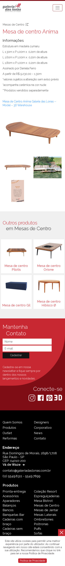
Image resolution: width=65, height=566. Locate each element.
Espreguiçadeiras (46, 496)
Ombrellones (43, 519)
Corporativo (43, 427)
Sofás (38, 533)
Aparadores (11, 501)
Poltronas (41, 524)
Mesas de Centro (46, 505)
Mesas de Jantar (46, 510)
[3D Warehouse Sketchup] (58, 397)
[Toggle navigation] (57, 7)
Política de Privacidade (32, 560)
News (38, 433)
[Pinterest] (50, 397)
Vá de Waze (12, 464)
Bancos (8, 510)
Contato (40, 438)
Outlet (7, 433)
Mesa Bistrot (43, 501)
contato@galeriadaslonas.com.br (27, 470)
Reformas (10, 438)
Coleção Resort (45, 491)
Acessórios (11, 496)
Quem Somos (12, 422)
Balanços (9, 505)
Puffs (37, 528)
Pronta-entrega (14, 491)
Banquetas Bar (13, 515)
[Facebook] (41, 397)
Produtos (9, 427)
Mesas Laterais (45, 515)
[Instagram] (32, 397)
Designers (41, 422)
